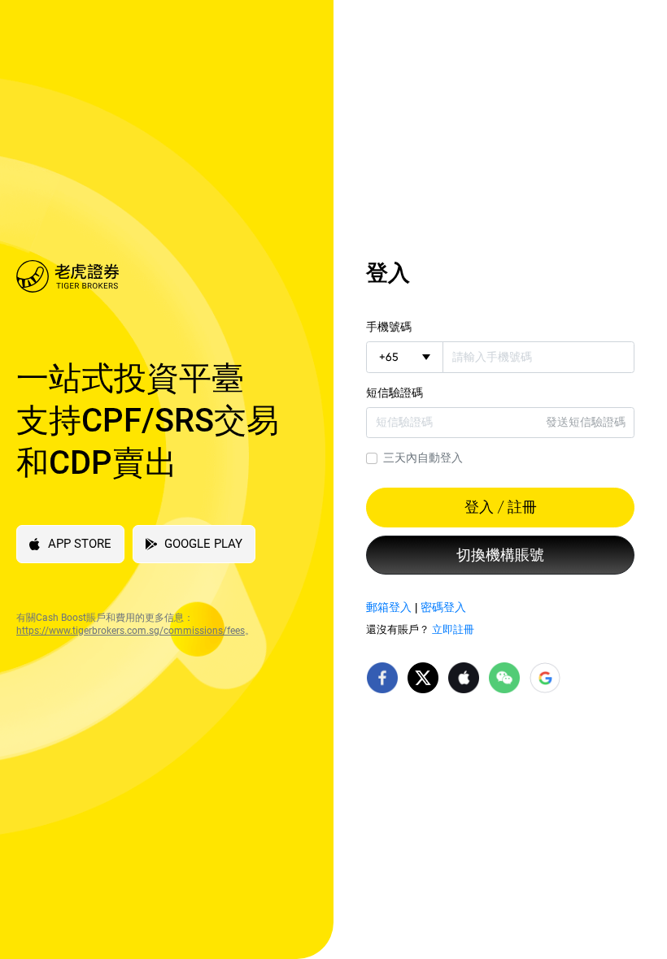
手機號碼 (389, 326)
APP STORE (79, 543)
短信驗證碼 (394, 392)
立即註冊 (453, 629)
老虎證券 (154, 276)
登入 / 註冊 (500, 507)
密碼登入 (443, 607)
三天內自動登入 (423, 457)
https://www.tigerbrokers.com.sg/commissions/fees (130, 630)
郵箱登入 (389, 607)
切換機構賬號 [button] (500, 555)
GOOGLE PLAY (203, 543)
